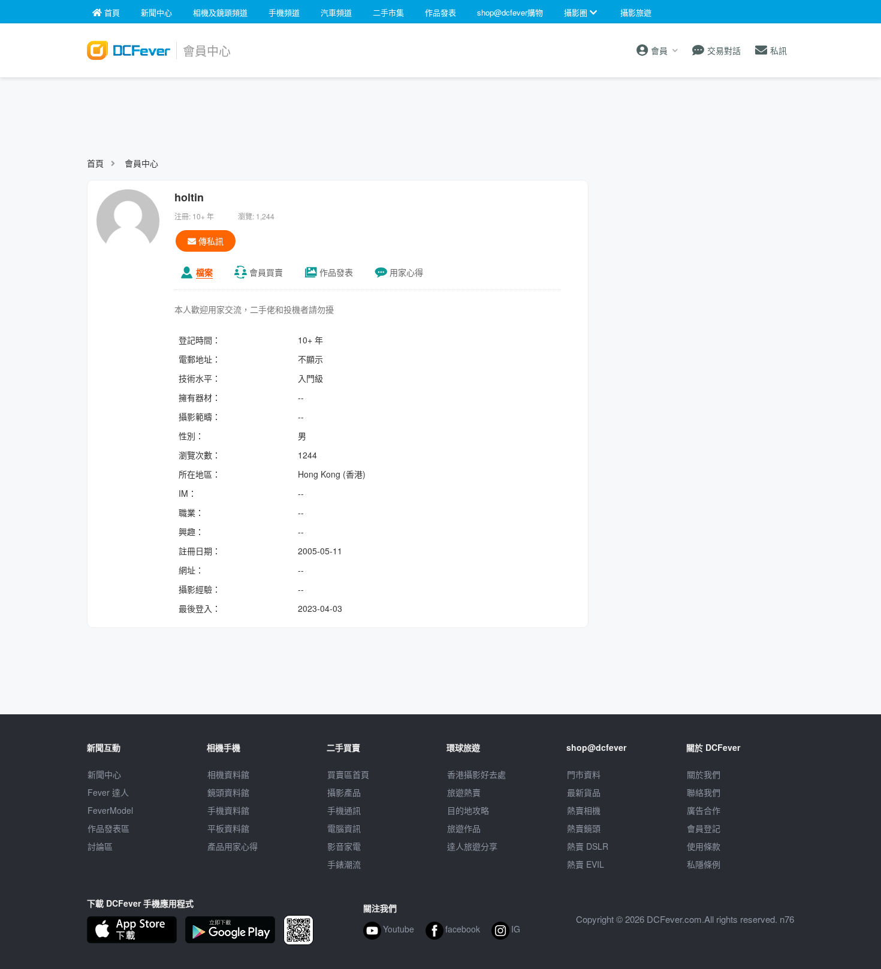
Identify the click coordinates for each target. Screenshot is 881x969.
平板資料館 (228, 828)
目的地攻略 (468, 810)
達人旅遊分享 (472, 846)
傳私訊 (210, 241)
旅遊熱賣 (464, 792)
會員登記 (703, 828)
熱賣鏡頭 (584, 828)
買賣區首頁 (348, 774)
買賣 (266, 272)
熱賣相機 (584, 810)
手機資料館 (228, 810)
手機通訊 (344, 810)
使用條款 (703, 846)
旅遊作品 (464, 828)
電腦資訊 (344, 828)
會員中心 (141, 163)
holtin (189, 197)
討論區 (100, 846)
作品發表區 (108, 828)
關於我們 (703, 774)
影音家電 (344, 846)
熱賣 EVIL (585, 864)
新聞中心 (104, 774)
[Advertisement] (440, 111)
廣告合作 (703, 810)
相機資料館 (228, 774)
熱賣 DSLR (587, 846)
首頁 (95, 163)
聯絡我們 (703, 792)
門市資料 (584, 774)
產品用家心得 (232, 846)
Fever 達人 (108, 792)
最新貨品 (584, 792)
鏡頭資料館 (228, 792)
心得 (406, 272)
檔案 (204, 272)
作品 (336, 272)
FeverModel (110, 810)
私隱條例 (703, 864)
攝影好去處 (476, 774)
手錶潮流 (344, 864)
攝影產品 (344, 792)
